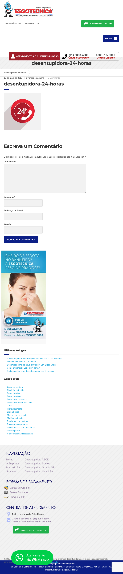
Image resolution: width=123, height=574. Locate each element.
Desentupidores (14, 396)
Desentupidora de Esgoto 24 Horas (61, 570)
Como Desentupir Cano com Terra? (23, 368)
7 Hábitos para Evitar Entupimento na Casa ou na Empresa (34, 358)
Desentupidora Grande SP (40, 467)
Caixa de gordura (15, 387)
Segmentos (32, 23)
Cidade (7, 224)
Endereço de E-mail (14, 210)
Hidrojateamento (14, 409)
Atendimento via (37, 557)
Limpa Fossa (13, 412)
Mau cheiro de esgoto (17, 415)
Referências (13, 23)
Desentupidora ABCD (37, 459)
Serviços (11, 471)
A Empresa (12, 463)
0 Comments (54, 78)
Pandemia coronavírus (17, 421)
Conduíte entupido (15, 390)
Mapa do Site (13, 467)
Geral (9, 405)
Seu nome (9, 197)
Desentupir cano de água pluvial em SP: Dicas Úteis (31, 365)
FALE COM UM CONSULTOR (34, 530)
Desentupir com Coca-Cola (19, 402)
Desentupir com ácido (17, 399)
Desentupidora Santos (37, 463)
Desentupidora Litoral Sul (39, 471)
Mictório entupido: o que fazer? (21, 361)
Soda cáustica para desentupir (21, 427)
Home (9, 459)
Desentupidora (13, 393)
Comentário (10, 161)
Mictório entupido (15, 418)
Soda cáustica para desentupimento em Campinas (30, 371)
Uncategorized (13, 430)
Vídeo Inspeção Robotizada (20, 434)
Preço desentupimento (17, 424)
